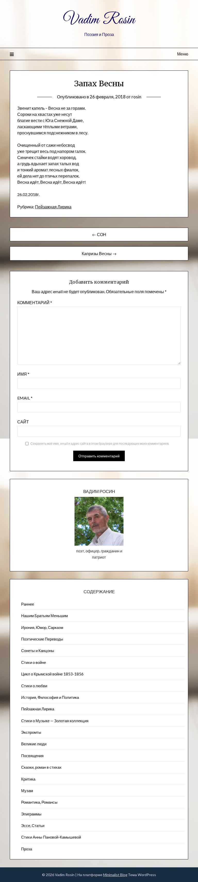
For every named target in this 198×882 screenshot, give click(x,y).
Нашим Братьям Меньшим (44, 615)
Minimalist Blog (115, 874)
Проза (26, 849)
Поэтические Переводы (42, 639)
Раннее (27, 604)
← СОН (99, 234)
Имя (23, 374)
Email (24, 397)
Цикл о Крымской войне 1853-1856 (52, 674)
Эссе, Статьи (32, 825)
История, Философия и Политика (50, 697)
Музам (27, 790)
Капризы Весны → (99, 253)
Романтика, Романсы (39, 802)
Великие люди (33, 743)
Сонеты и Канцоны (37, 650)
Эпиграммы (31, 814)
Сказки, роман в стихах (41, 767)
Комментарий (34, 302)
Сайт (23, 421)
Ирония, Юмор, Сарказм (42, 627)
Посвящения (32, 755)
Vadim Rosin (99, 20)
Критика (28, 779)
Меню (182, 53)
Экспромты (31, 732)
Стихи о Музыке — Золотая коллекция (54, 720)
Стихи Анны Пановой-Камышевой (51, 837)
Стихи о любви (34, 685)
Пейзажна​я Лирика (53, 206)
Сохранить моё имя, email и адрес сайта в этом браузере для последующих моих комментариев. (99, 443)
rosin (136, 96)
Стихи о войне (33, 662)
